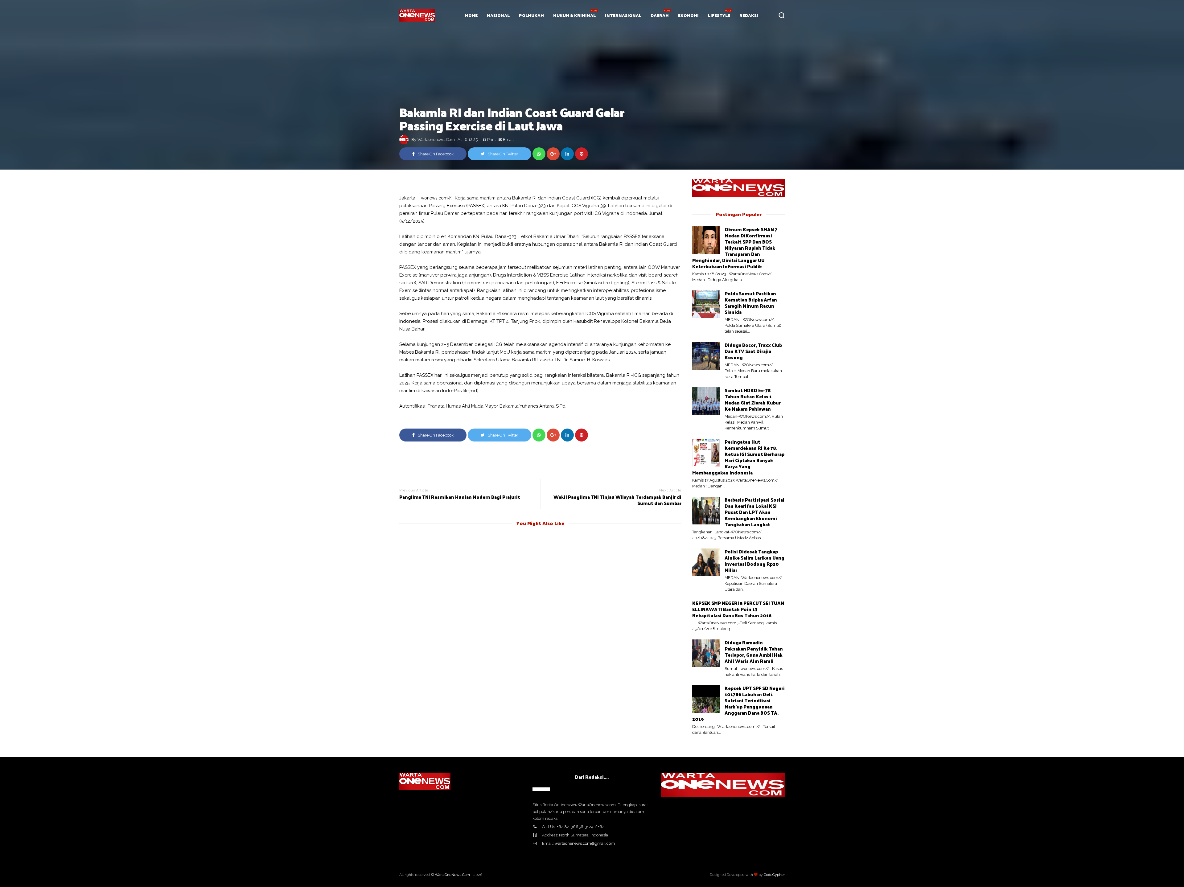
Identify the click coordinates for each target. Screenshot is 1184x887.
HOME (471, 15)
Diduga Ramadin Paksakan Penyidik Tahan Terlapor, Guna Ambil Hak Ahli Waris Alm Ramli (754, 651)
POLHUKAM (531, 15)
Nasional (498, 15)
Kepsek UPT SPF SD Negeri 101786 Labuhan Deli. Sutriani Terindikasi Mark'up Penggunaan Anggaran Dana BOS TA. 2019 (738, 703)
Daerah (660, 15)
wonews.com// (436, 197)
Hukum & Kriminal (574, 15)
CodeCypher (774, 875)
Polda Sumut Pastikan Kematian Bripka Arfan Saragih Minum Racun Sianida (751, 302)
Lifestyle (719, 15)
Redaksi (748, 15)
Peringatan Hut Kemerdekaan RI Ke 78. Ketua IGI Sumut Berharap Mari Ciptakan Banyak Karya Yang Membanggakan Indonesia (738, 457)
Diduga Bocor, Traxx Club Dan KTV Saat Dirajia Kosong (753, 351)
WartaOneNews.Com (452, 875)
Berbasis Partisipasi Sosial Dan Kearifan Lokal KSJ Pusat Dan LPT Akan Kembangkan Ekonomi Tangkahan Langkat (754, 511)
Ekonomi (688, 15)
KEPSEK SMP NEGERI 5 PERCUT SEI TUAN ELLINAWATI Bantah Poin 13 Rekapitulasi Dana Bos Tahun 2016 (738, 609)
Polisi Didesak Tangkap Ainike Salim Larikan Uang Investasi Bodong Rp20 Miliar (754, 560)
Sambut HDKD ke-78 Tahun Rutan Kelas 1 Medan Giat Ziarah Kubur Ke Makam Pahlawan (753, 399)
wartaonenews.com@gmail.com (585, 843)
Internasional (623, 15)
